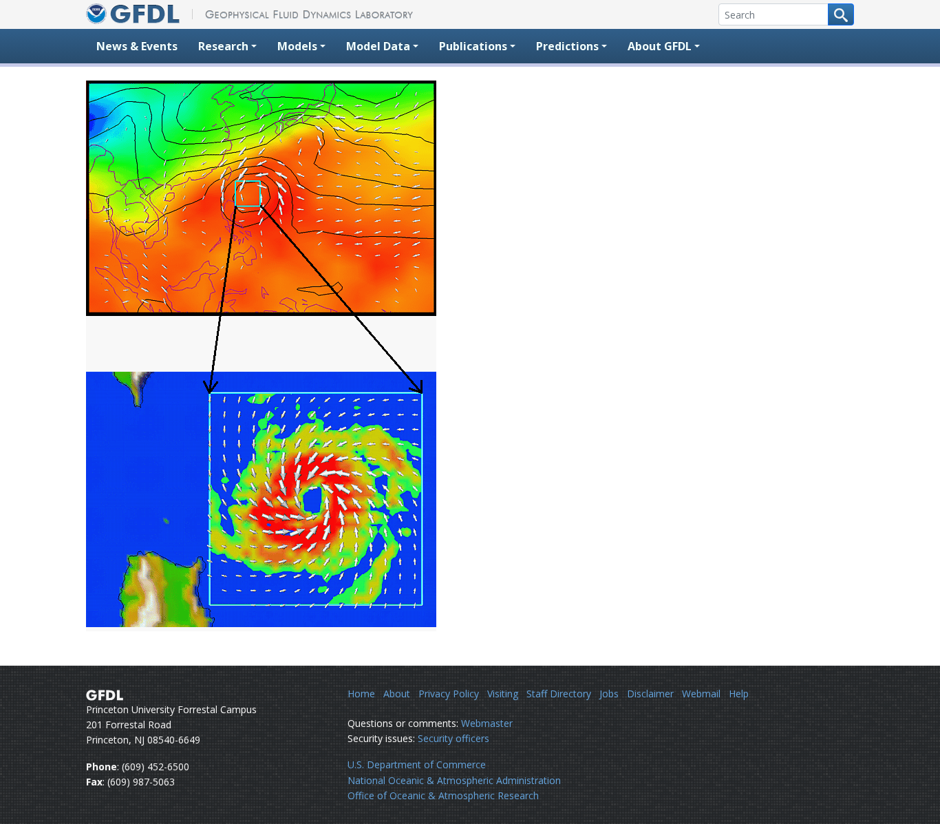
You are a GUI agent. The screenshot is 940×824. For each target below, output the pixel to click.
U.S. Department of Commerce (417, 764)
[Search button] (841, 14)
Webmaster (487, 723)
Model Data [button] (378, 46)
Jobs (609, 693)
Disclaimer (650, 693)
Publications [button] (473, 46)
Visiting (502, 693)
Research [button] (223, 46)
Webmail (701, 693)
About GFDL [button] (660, 46)
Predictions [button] (567, 46)
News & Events (137, 46)
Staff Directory (558, 693)
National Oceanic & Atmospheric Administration (454, 780)
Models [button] (297, 46)
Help (739, 693)
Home (361, 693)
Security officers (453, 738)
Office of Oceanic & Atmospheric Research (443, 795)
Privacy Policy (448, 693)
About (396, 693)
